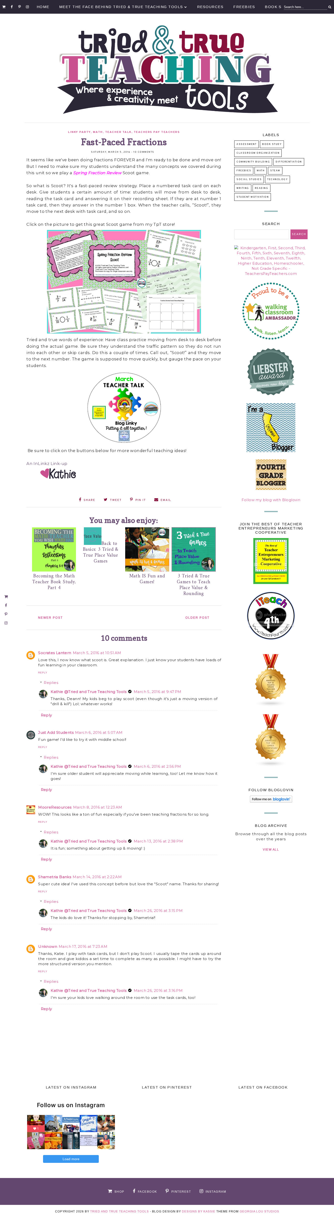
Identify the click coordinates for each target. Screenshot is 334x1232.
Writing (242, 188)
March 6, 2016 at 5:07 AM (99, 732)
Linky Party (79, 132)
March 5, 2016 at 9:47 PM (157, 691)
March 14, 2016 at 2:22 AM (97, 877)
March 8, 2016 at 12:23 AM (97, 807)
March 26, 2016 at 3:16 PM (158, 990)
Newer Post (50, 617)
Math (98, 132)
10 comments (144, 152)
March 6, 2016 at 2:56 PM (157, 766)
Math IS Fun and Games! (147, 579)
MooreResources (55, 807)
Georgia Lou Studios (259, 1211)
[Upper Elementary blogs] (271, 765)
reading (261, 188)
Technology (277, 179)
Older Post (197, 617)
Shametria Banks (54, 877)
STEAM (275, 170)
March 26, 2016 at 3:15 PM (158, 910)
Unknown (47, 946)
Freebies (244, 7)
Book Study (272, 144)
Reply (42, 672)
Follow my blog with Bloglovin (271, 499)
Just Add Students (56, 732)
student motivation (252, 197)
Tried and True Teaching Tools (119, 1211)
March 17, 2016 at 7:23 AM (83, 946)
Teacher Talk (118, 132)
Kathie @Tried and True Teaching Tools (88, 691)
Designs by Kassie (198, 1211)
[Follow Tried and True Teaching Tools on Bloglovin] (271, 801)
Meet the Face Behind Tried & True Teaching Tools (121, 7)
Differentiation (289, 161)
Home (43, 7)
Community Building (253, 161)
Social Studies (249, 179)
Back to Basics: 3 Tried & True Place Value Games (100, 553)
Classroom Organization (257, 153)
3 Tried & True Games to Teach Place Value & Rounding (194, 585)
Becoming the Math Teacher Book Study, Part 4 (54, 582)
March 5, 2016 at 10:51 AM (97, 652)
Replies (51, 682)
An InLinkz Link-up (46, 463)
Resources (210, 7)
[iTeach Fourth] (270, 645)
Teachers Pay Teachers (157, 132)
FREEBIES (243, 170)
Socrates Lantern (54, 652)
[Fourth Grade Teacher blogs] (271, 705)
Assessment (246, 144)
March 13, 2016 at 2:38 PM (158, 841)
